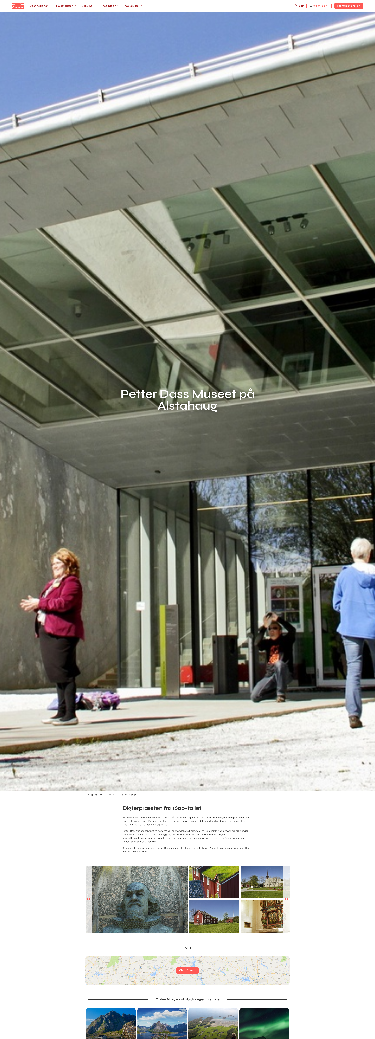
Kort (111, 794)
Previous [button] (88, 899)
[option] (137, 899)
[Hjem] (18, 6)
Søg (301, 5)
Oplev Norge (128, 794)
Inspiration (95, 794)
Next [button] (286, 899)
